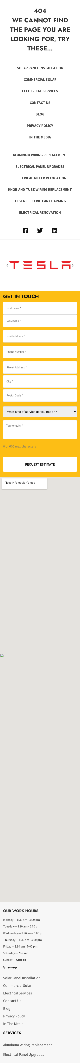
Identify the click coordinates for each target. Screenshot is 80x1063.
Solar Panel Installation (40, 68)
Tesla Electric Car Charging (40, 201)
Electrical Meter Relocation (40, 178)
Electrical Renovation (40, 212)
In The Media (40, 137)
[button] (7, 265)
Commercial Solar (40, 79)
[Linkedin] (54, 230)
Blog (40, 114)
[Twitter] (40, 230)
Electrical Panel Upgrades (40, 166)
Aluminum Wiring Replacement (40, 154)
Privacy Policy (40, 125)
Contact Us (40, 102)
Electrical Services (40, 91)
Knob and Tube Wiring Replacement (40, 189)
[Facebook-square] (25, 230)
